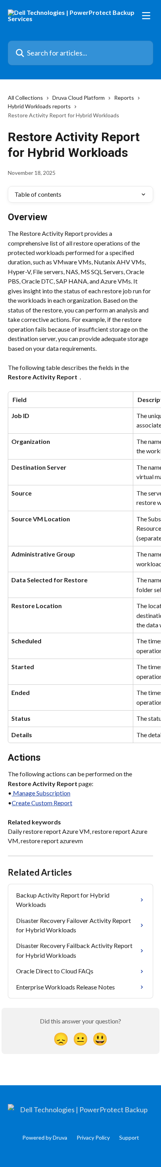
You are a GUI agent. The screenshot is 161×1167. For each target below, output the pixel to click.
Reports (124, 97)
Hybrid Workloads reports (39, 106)
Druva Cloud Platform (78, 97)
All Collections (25, 97)
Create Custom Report (42, 802)
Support (129, 1137)
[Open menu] (146, 15)
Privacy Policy (93, 1137)
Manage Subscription (41, 793)
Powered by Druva (44, 1137)
